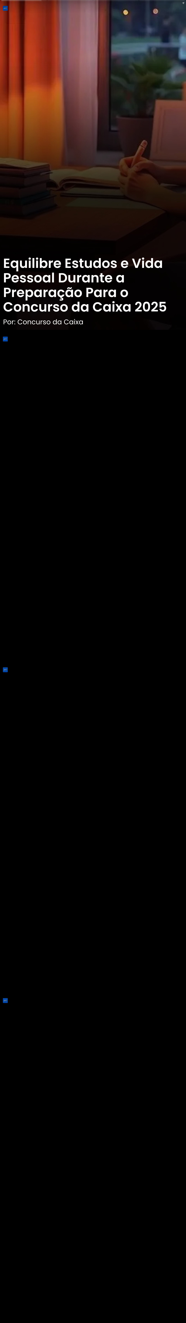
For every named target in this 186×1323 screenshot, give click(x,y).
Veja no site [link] (30, 653)
